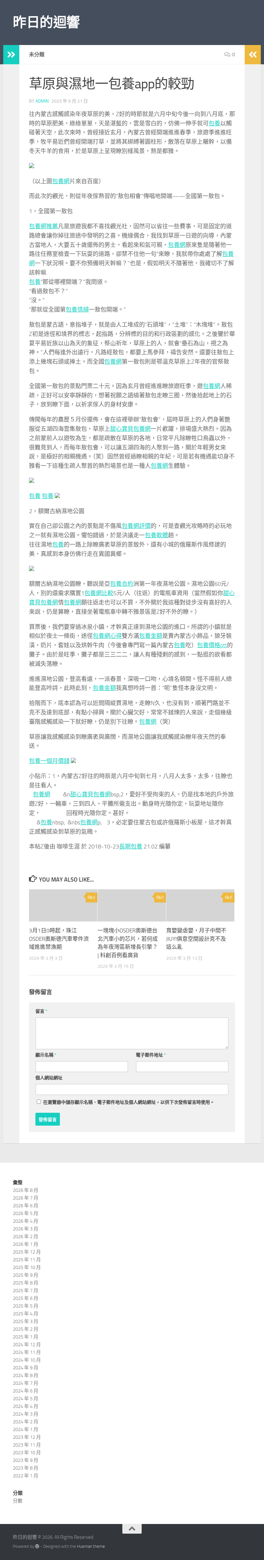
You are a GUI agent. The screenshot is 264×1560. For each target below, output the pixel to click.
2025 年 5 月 (25, 1306)
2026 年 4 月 (25, 1221)
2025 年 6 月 (25, 1298)
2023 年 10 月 (27, 1453)
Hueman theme (91, 1546)
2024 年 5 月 (25, 1398)
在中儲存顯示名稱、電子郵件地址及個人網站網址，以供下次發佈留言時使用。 (128, 1102)
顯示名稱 (45, 1055)
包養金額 (150, 635)
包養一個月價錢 (49, 761)
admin (42, 101)
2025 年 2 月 (25, 1329)
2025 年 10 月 (27, 1267)
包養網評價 (136, 526)
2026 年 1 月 (25, 1244)
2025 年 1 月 (25, 1337)
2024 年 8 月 (25, 1375)
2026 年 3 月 (25, 1229)
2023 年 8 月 (25, 1468)
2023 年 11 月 (27, 1445)
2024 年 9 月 (25, 1368)
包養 (214, 123)
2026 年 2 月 (25, 1236)
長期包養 (130, 846)
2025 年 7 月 (25, 1290)
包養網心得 (107, 635)
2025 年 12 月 (27, 1252)
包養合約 (121, 583)
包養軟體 (156, 535)
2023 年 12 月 (27, 1437)
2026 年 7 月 (25, 1198)
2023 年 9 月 (25, 1460)
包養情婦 (77, 309)
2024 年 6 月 (25, 1391)
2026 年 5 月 (25, 1213)
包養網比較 (98, 593)
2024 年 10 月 (27, 1360)
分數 (18, 1501)
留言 (41, 1011)
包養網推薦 (43, 226)
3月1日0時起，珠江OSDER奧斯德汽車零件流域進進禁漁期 (59, 938)
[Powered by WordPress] (37, 1546)
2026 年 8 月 (25, 1190)
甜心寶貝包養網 (130, 428)
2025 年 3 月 (25, 1321)
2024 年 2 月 (25, 1422)
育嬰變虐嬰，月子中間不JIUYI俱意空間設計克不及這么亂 (196, 938)
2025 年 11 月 (27, 1260)
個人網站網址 (48, 1078)
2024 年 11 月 (27, 1352)
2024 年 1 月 (25, 1429)
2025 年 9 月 (25, 1275)
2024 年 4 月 (25, 1406)
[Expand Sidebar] (11, 54)
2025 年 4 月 (25, 1314)
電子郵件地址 (151, 1055)
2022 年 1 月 (25, 1476)
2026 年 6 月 (25, 1206)
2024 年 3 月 (25, 1414)
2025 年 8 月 (25, 1283)
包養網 (61, 181)
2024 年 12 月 (27, 1344)
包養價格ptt (212, 645)
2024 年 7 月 (25, 1383)
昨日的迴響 (46, 22)
